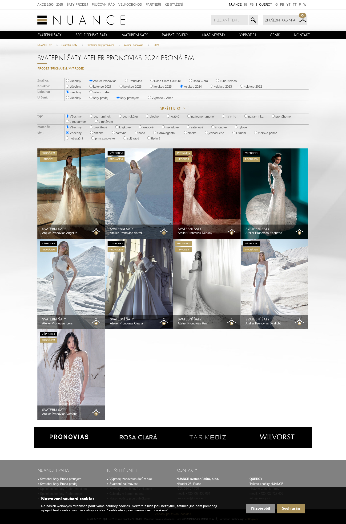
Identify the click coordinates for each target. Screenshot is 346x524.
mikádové (172, 127)
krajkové (125, 127)
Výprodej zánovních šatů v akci (131, 479)
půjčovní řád (103, 4)
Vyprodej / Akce (162, 98)
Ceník (275, 35)
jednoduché (216, 133)
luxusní (241, 133)
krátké (175, 116)
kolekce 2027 (102, 86)
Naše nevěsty (213, 35)
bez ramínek (102, 116)
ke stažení (174, 4)
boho (141, 133)
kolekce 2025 (162, 86)
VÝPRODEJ (247, 35)
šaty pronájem (130, 98)
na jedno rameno (202, 116)
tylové (243, 127)
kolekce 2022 (253, 86)
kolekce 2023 (223, 86)
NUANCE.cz (44, 45)
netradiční (76, 138)
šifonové (221, 127)
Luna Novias (228, 81)
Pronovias (135, 81)
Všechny (76, 116)
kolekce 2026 (132, 86)
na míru (231, 116)
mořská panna (267, 133)
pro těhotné (283, 116)
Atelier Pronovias (133, 45)
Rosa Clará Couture (167, 81)
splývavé (133, 138)
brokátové (100, 127)
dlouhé (154, 116)
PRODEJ (43, 68)
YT (288, 4)
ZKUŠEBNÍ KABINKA (280, 20)
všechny (75, 81)
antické (99, 133)
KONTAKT (302, 35)
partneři (153, 4)
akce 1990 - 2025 (50, 4)
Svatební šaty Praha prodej (58, 484)
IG (245, 4)
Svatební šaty (49, 35)
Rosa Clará (200, 81)
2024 (156, 45)
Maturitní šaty (134, 35)
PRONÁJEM (59, 68)
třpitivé (155, 138)
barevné (121, 133)
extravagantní (166, 133)
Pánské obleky (175, 35)
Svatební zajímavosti (123, 484)
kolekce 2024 (193, 86)
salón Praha (101, 92)
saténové (197, 127)
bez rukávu (130, 116)
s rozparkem (78, 121)
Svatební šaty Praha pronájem (60, 479)
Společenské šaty (91, 35)
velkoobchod (130, 4)
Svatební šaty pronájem (100, 45)
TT (295, 4)
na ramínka (255, 116)
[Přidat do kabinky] (96, 231)
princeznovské (105, 138)
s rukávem (106, 121)
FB (252, 4)
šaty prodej (77, 4)
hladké (192, 133)
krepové (148, 127)
